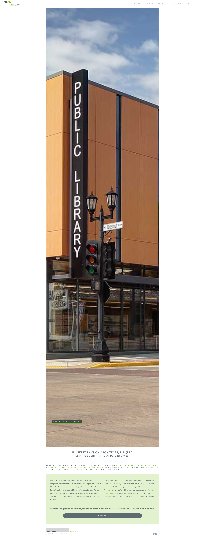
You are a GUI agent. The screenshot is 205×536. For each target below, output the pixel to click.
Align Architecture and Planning (136, 465)
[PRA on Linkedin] (156, 534)
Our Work (138, 3)
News (180, 3)
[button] (44, 233)
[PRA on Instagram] (154, 534)
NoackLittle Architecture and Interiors (75, 468)
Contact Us (190, 3)
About (162, 3)
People (150, 3)
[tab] (57, 532)
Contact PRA (102, 516)
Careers (172, 3)
